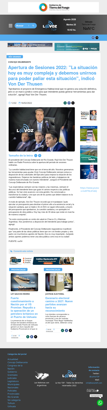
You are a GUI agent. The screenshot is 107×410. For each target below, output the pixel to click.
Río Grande (15, 56)
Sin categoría (14, 400)
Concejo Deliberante (18, 362)
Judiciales (12, 378)
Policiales (12, 390)
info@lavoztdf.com (94, 383)
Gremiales (13, 375)
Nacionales (13, 387)
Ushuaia (12, 406)
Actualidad (13, 359)
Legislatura (13, 381)
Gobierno (12, 371)
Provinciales (18, 269)
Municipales (13, 384)
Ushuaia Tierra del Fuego (88, 25)
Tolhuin (11, 403)
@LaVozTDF (94, 376)
